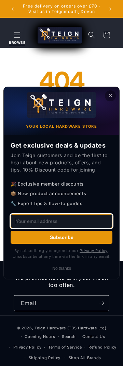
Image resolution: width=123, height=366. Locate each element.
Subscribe (61, 237)
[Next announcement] (110, 8)
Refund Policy (102, 347)
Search (69, 336)
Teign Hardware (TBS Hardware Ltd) (70, 328)
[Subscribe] (101, 303)
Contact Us (93, 336)
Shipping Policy (45, 357)
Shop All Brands (85, 357)
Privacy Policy (27, 347)
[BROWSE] (17, 34)
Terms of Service (65, 347)
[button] (17, 34)
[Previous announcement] (12, 8)
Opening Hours (40, 336)
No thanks (61, 268)
